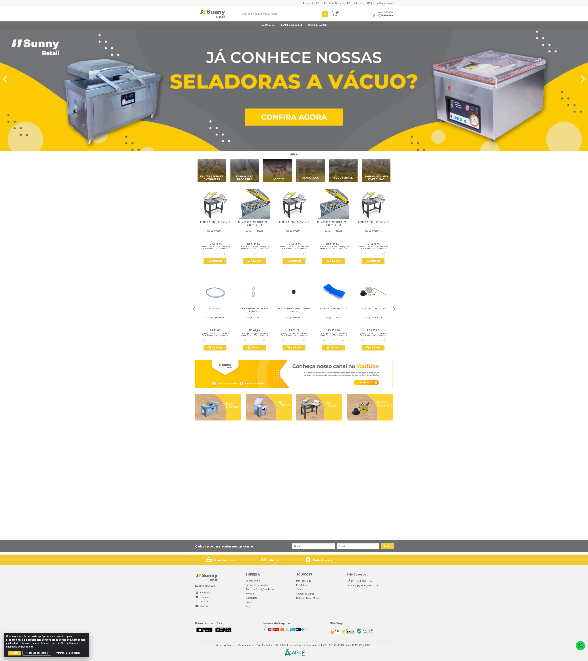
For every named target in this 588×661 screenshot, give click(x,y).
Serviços (250, 593)
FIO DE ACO (215, 308)
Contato (250, 602)
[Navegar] (5, 79)
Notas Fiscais (322, 560)
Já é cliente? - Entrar (317, 3)
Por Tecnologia (303, 581)
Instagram (204, 592)
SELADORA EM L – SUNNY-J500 (215, 222)
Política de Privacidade (257, 585)
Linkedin (203, 601)
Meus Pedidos (223, 560)
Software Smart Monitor (308, 598)
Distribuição (252, 598)
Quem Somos (253, 580)
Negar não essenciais (37, 653)
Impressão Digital (305, 593)
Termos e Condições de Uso (260, 589)
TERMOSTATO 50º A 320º (373, 308)
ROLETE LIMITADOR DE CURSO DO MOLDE (294, 310)
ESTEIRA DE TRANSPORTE (333, 308)
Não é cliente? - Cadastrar (349, 3)
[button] (292, 154)
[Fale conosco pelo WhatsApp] (580, 645)
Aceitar (14, 653)
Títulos (273, 560)
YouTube (204, 606)
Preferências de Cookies (67, 653)
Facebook (204, 597)
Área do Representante (382, 3)
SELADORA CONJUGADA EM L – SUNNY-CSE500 (254, 223)
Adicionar (216, 260)
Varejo (299, 589)
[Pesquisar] (325, 14)
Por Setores (302, 585)
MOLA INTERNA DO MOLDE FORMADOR (254, 310)
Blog (248, 606)
